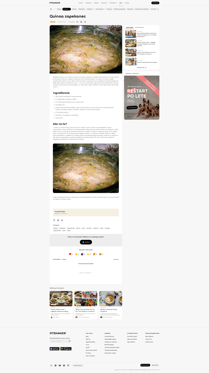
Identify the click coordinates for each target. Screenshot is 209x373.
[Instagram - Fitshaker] (55, 365)
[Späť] (54, 9)
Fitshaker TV (113, 3)
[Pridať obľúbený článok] (77, 22)
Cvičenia (96, 3)
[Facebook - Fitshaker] (51, 365)
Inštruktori (104, 3)
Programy (88, 3)
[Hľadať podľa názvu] (51, 9)
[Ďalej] (158, 9)
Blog (120, 3)
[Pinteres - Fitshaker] (68, 365)
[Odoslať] (69, 341)
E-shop (127, 3)
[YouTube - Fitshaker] (59, 365)
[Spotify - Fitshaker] (64, 365)
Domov (81, 3)
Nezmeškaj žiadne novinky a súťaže (60, 338)
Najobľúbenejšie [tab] (139, 27)
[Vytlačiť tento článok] (81, 22)
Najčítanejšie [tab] (129, 27)
